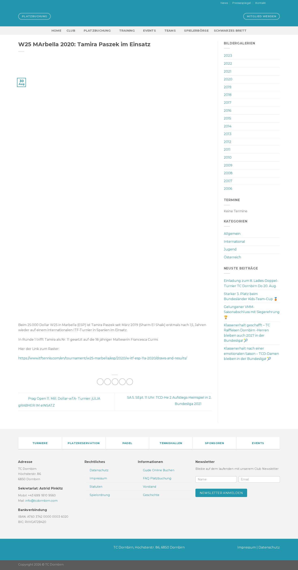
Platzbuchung (97, 30)
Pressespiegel (241, 2)
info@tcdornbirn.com (41, 500)
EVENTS (149, 30)
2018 (228, 95)
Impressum (246, 547)
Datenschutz (269, 547)
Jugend (230, 249)
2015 (227, 118)
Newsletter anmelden (221, 493)
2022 (228, 63)
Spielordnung (100, 495)
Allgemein (232, 234)
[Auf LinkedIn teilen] (129, 381)
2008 (228, 173)
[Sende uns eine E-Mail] (278, 3)
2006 (228, 189)
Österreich (232, 257)
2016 (227, 111)
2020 (228, 79)
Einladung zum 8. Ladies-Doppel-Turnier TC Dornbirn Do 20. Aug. (251, 283)
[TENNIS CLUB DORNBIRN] (149, 16)
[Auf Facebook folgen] (270, 3)
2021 (227, 71)
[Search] (278, 30)
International (234, 242)
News (224, 2)
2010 (228, 157)
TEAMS (170, 30)
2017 (227, 103)
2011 (227, 149)
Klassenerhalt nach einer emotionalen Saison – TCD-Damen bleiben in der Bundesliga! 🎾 (251, 354)
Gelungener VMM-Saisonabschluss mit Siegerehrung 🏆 (252, 312)
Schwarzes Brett (230, 30)
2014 (227, 126)
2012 (227, 142)
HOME (56, 30)
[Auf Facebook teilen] (100, 381)
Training (127, 30)
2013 (227, 134)
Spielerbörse (196, 30)
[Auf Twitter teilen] (107, 381)
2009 (228, 165)
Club (70, 30)
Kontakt (260, 2)
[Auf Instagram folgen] (274, 3)
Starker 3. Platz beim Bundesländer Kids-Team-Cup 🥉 (251, 296)
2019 (227, 87)
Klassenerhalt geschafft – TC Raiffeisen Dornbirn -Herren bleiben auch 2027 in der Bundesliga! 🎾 (247, 333)
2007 (228, 181)
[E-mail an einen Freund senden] (115, 381)
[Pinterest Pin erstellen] (122, 381)
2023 (228, 56)
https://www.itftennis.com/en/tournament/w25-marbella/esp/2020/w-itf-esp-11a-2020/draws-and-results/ (102, 358)
